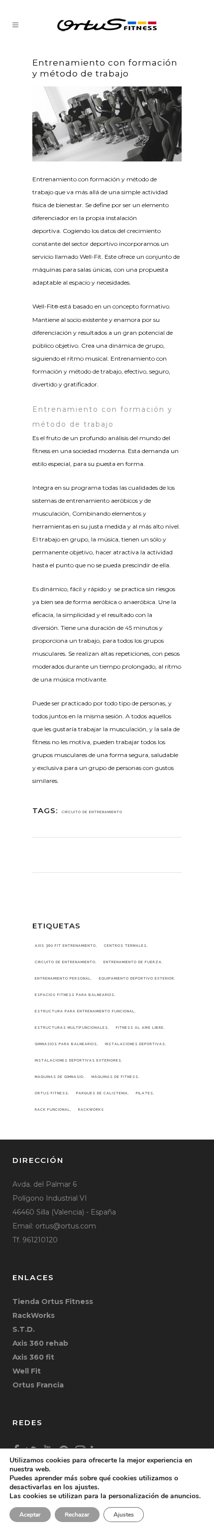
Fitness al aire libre (140, 1027)
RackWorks (91, 1109)
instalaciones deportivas (135, 1044)
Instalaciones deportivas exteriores (78, 1060)
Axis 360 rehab (40, 1343)
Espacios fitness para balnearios (74, 995)
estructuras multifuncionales (71, 1027)
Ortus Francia (38, 1384)
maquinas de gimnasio (59, 1076)
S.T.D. (23, 1329)
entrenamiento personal (63, 978)
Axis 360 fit (33, 1357)
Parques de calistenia (102, 1093)
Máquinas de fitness (115, 1076)
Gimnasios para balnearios (66, 1044)
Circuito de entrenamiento (92, 812)
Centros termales (125, 945)
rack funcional (52, 1109)
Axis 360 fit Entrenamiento (65, 945)
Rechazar (77, 1515)
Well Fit (26, 1371)
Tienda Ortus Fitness (52, 1301)
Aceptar (30, 1515)
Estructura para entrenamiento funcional (85, 1011)
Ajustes (123, 1515)
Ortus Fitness (51, 1093)
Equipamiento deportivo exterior (136, 978)
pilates (144, 1093)
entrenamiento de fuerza (133, 962)
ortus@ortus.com (65, 1226)
